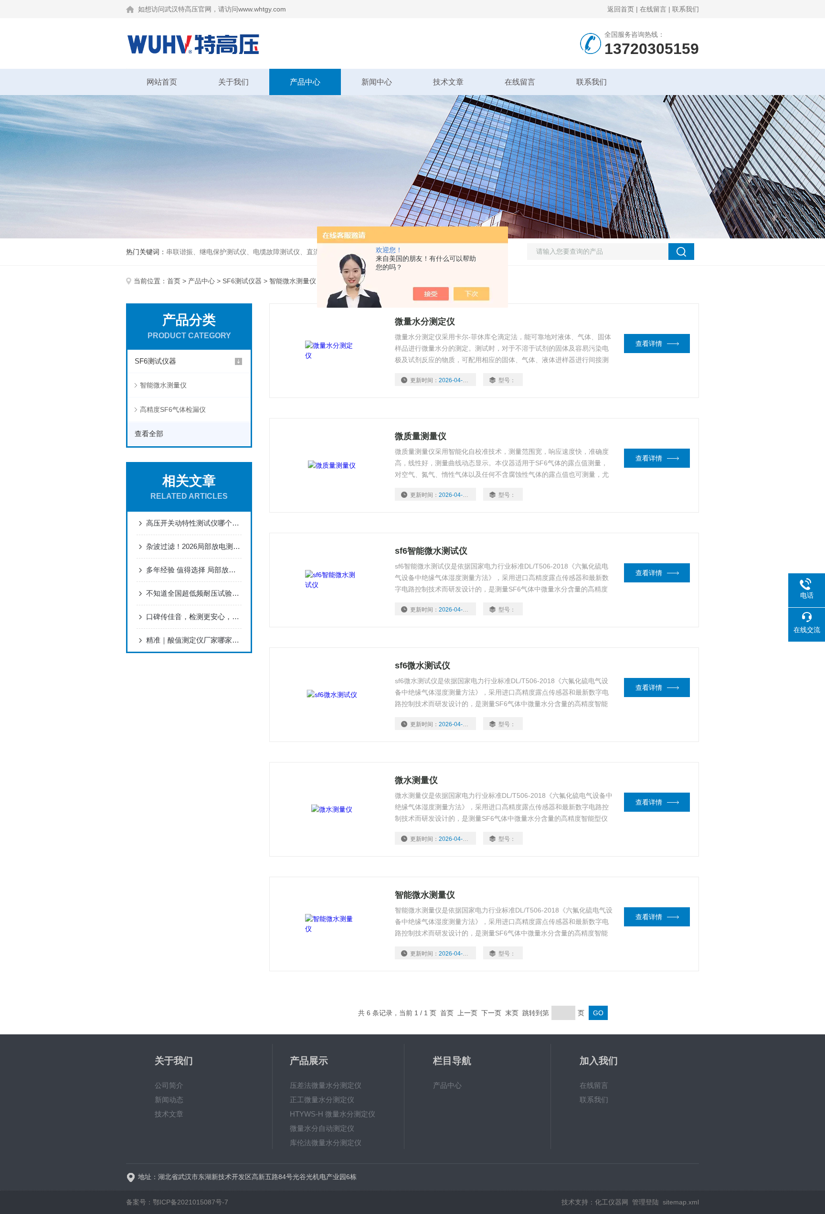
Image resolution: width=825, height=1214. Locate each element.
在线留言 (653, 9)
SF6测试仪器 (242, 281)
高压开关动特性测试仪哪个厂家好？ (194, 523)
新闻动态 (169, 1100)
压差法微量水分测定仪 (325, 1085)
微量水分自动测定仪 (322, 1128)
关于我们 (233, 82)
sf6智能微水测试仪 (431, 551)
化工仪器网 (611, 1202)
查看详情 (648, 343)
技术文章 (448, 82)
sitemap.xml (681, 1202)
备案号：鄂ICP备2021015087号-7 (177, 1202)
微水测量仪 (416, 780)
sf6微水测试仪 (422, 665)
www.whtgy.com (262, 9)
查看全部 (149, 434)
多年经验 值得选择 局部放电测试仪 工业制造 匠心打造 (194, 570)
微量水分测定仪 (425, 321)
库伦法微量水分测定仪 (325, 1143)
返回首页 (620, 9)
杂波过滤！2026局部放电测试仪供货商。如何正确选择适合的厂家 (194, 546)
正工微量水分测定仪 (322, 1100)
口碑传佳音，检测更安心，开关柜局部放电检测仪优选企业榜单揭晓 (194, 616)
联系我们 (685, 9)
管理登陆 (645, 1202)
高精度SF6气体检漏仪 (173, 409)
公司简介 (169, 1085)
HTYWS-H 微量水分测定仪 (332, 1114)
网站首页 (162, 82)
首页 (173, 281)
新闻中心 (376, 82)
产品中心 (305, 82)
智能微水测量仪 (163, 385)
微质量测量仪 (420, 436)
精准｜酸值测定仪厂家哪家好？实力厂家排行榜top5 (194, 640)
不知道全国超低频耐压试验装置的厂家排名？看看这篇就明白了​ (194, 593)
